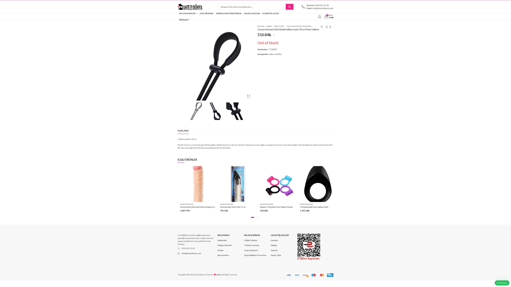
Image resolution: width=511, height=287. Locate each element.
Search (289, 7)
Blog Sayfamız (223, 255)
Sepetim (274, 250)
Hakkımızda (222, 240)
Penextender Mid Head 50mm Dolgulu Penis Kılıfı (198, 207)
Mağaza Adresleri (225, 245)
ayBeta (219, 274)
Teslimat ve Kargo (251, 245)
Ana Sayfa (260, 26)
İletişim (221, 250)
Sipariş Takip (276, 255)
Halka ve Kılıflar (279, 26)
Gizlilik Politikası (250, 240)
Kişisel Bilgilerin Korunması (255, 255)
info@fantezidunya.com (191, 253)
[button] (252, 217)
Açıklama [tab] (183, 130)
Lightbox (249, 96)
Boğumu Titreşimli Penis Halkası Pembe (273, 207)
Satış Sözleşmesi (251, 250)
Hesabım (274, 240)
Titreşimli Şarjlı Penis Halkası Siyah (311, 207)
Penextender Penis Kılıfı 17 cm (230, 207)
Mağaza (269, 26)
